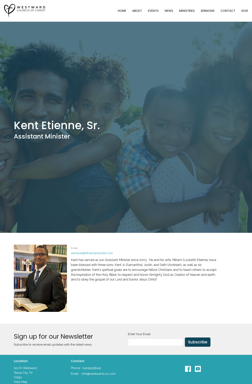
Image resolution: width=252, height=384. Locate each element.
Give (244, 11)
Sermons (208, 11)
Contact (227, 11)
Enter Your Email (139, 334)
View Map (20, 382)
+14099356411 (91, 368)
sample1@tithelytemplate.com (92, 253)
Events (153, 11)
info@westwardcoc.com (99, 374)
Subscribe (197, 342)
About (137, 11)
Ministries (187, 11)
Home (122, 11)
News (169, 11)
